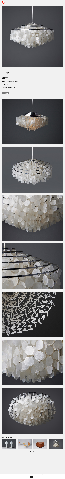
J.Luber (8, 73)
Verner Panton (5, 72)
